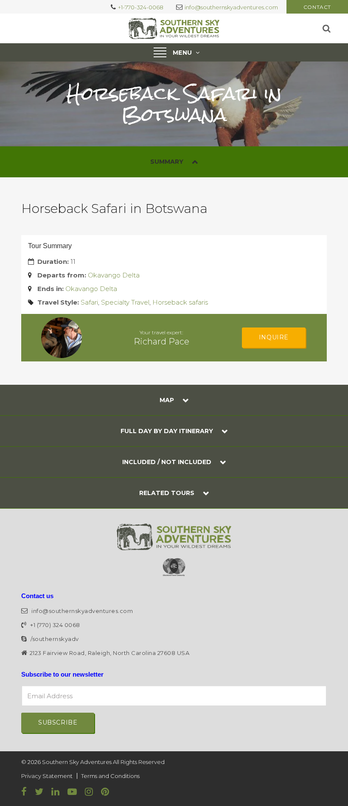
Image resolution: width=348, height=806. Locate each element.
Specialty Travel (125, 302)
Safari (89, 302)
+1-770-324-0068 (140, 7)
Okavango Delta (114, 275)
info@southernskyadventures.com (231, 7)
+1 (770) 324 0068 (54, 624)
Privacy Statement (47, 775)
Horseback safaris (180, 302)
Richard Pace (161, 341)
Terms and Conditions (110, 775)
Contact (317, 7)
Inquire (274, 337)
